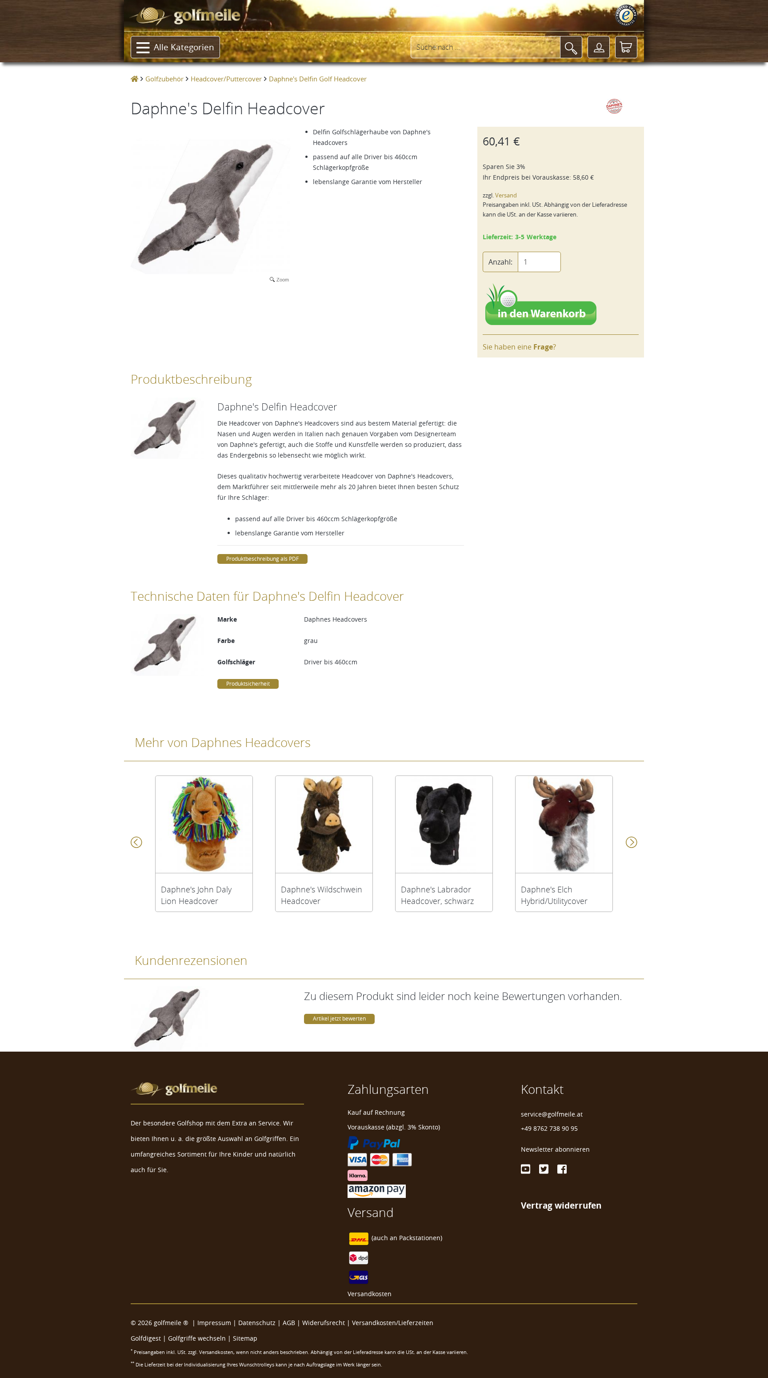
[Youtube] (525, 1169)
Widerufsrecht (323, 1322)
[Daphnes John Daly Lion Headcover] (204, 824)
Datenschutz (257, 1322)
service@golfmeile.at (552, 1114)
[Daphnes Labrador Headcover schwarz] (444, 824)
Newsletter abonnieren (555, 1149)
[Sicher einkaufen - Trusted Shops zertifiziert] (626, 15)
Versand (506, 195)
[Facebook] (562, 1169)
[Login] (599, 47)
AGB (289, 1322)
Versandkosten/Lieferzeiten (392, 1322)
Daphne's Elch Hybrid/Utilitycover (554, 895)
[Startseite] (134, 78)
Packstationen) (420, 1237)
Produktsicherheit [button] (248, 683)
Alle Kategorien (184, 47)
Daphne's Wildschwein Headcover (321, 895)
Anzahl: (500, 262)
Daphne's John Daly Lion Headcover (196, 895)
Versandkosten (370, 1294)
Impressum (214, 1322)
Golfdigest (146, 1338)
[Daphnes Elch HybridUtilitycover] (564, 824)
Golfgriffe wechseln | (200, 1338)
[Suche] (571, 47)
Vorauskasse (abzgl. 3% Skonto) (394, 1127)
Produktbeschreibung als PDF (262, 558)
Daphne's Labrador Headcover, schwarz (437, 895)
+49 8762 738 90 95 (549, 1128)
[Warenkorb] (626, 47)
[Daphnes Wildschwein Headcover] (324, 824)
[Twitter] (543, 1169)
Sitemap (245, 1338)
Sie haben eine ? (519, 347)
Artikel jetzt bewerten (339, 1018)
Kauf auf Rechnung (376, 1112)
